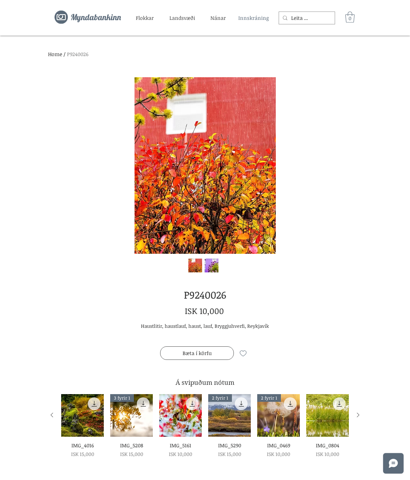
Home (55, 54)
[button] (144, 18)
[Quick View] (82, 415)
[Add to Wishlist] (243, 353)
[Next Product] (358, 415)
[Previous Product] (52, 415)
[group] (205, 426)
